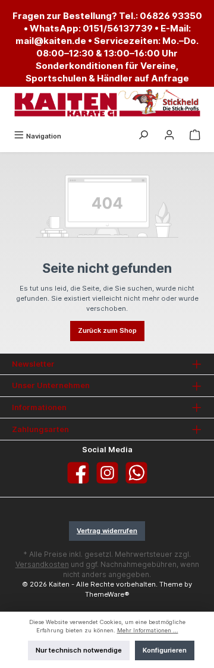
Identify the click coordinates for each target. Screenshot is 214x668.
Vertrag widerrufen (107, 531)
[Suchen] (143, 136)
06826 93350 (171, 15)
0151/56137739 (118, 28)
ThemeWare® (107, 594)
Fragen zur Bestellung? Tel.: (76, 15)
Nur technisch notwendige (79, 650)
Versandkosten (42, 564)
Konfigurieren (165, 650)
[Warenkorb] (195, 136)
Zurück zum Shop (107, 330)
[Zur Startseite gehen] (107, 103)
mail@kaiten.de (50, 40)
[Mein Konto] (169, 136)
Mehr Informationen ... (147, 630)
